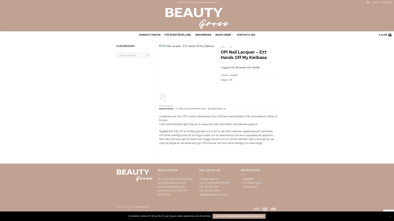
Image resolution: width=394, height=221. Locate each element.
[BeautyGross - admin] (197, 18)
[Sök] (367, 2)
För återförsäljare (178, 34)
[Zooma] (163, 97)
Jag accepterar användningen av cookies (239, 216)
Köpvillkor (248, 178)
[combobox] (133, 55)
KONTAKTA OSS (246, 34)
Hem (223, 47)
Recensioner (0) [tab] (217, 109)
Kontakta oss (250, 186)
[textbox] (132, 55)
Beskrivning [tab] (166, 109)
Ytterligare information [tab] (190, 109)
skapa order (223, 34)
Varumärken (203, 34)
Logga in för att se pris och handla (240, 67)
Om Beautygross (150, 34)
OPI (230, 47)
